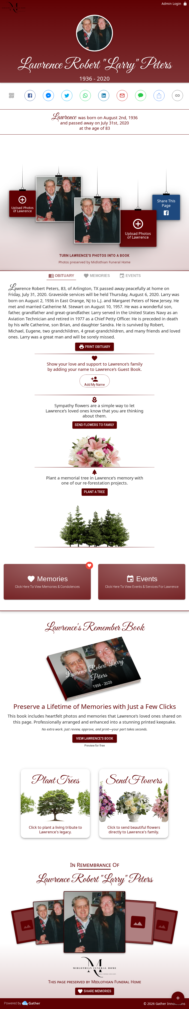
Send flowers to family (94, 425)
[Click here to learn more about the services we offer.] (94, 967)
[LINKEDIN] (103, 95)
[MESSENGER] (48, 95)
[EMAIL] (122, 95)
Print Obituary (97, 347)
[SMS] (140, 95)
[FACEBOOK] (29, 95)
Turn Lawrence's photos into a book (94, 255)
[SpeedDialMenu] (177, 998)
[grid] (94, 210)
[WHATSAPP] (85, 95)
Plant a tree (94, 492)
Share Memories (97, 991)
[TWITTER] (66, 95)
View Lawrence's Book (94, 738)
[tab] (61, 275)
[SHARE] (159, 95)
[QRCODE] (11, 95)
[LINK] (177, 95)
